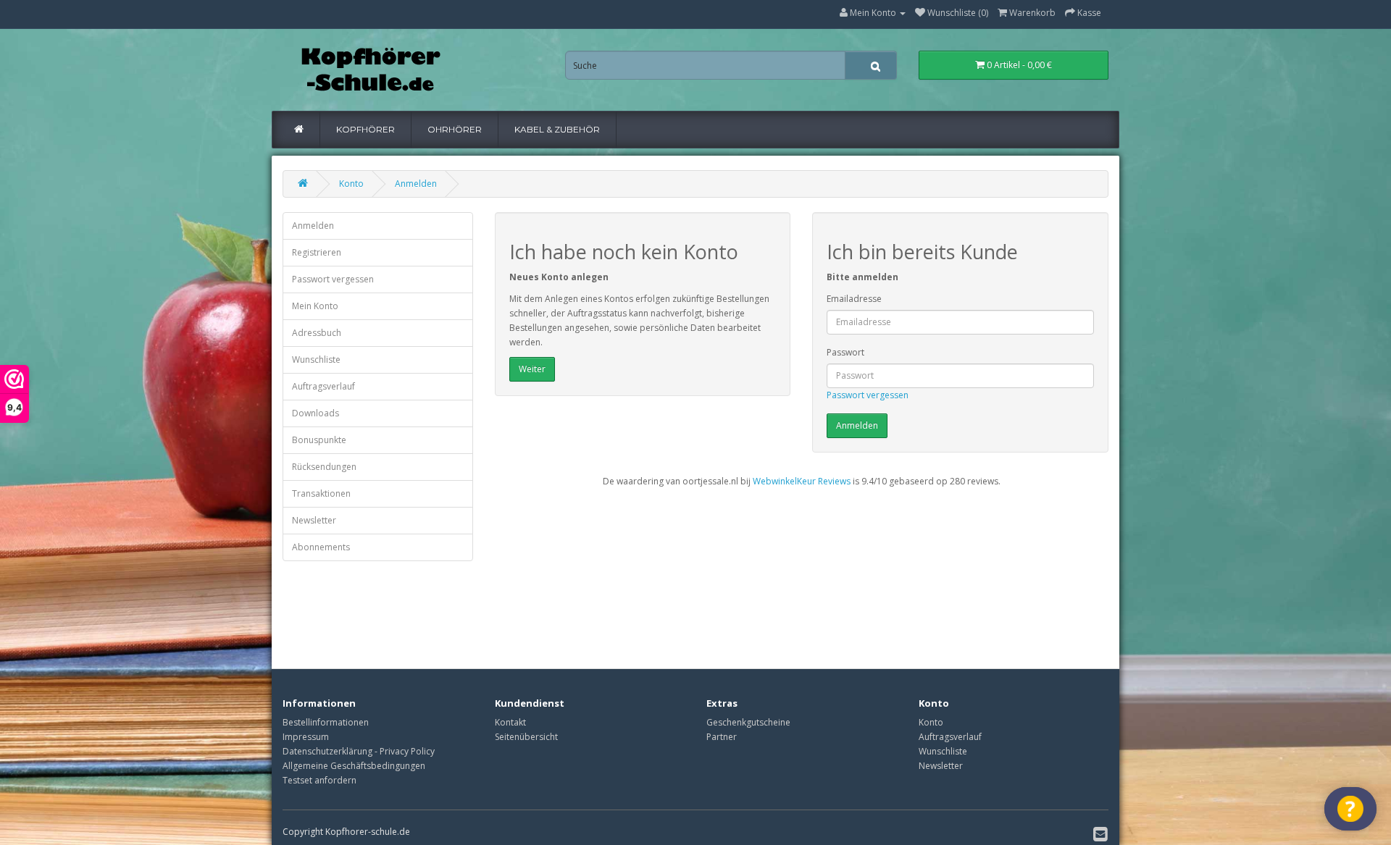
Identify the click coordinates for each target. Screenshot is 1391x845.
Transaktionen (321, 493)
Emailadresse (854, 299)
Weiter (532, 369)
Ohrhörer (454, 129)
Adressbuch (316, 333)
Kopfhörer (365, 129)
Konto (351, 183)
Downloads (315, 413)
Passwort (845, 352)
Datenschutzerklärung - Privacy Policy (359, 751)
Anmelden (416, 183)
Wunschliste (316, 359)
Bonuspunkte (319, 440)
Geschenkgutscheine (748, 722)
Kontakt (510, 722)
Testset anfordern (319, 780)
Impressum (306, 737)
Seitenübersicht (526, 737)
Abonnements (321, 547)
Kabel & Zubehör (557, 129)
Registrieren (316, 252)
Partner (721, 737)
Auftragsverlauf (323, 386)
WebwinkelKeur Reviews (802, 481)
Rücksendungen (324, 467)
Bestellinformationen (326, 722)
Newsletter (314, 520)
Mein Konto (315, 306)
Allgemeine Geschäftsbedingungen (354, 766)
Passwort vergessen (333, 279)
